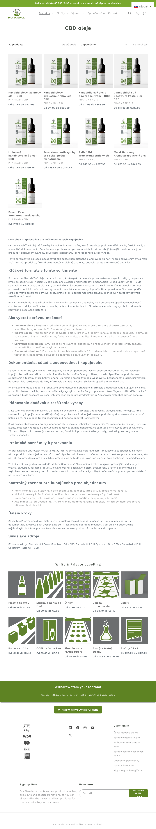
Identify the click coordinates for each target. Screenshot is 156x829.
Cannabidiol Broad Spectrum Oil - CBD (51, 544)
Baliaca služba (18, 648)
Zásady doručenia (123, 765)
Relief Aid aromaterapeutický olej (95, 154)
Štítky (69, 602)
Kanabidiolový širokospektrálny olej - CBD (59, 96)
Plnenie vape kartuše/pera (73, 650)
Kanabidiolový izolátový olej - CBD (24, 94)
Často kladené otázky (125, 732)
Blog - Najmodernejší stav (128, 770)
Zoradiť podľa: (68, 44)
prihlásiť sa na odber (138, 793)
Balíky (125, 602)
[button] (46, 13)
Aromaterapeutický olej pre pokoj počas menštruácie (60, 155)
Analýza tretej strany (102, 650)
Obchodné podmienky (126, 760)
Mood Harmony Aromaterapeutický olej (130, 154)
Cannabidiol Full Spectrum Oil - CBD (97, 544)
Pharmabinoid (68, 824)
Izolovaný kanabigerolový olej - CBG (22, 155)
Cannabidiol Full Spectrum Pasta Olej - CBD (129, 96)
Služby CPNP (129, 648)
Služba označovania (101, 604)
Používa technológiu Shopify (90, 824)
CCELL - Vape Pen (48, 648)
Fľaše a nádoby (18, 602)
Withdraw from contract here (127, 744)
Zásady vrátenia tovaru (126, 737)
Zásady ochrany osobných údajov (128, 753)
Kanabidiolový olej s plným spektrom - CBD (94, 94)
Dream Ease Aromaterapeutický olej (24, 214)
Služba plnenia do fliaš (48, 604)
